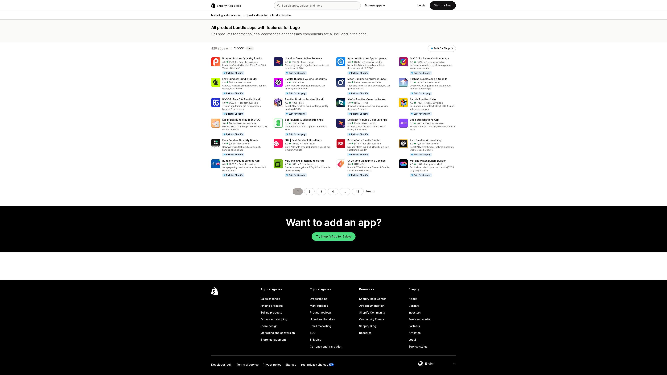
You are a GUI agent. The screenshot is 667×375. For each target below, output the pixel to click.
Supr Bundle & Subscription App (304, 119)
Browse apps (373, 5)
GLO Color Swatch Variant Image (429, 58)
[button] (239, 66)
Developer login (221, 364)
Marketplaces (319, 305)
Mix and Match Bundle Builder (428, 160)
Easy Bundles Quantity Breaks (240, 140)
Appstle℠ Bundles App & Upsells (367, 58)
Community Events (371, 319)
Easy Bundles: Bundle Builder (239, 78)
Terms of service (247, 364)
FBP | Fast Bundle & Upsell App (303, 140)
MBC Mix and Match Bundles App (304, 160)
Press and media (419, 319)
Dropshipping (318, 299)
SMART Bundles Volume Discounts (306, 78)
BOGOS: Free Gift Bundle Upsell (241, 99)
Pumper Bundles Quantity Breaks (242, 58)
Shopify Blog (367, 326)
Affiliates (415, 333)
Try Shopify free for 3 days (333, 236)
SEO (313, 333)
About (413, 299)
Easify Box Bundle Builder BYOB (241, 119)
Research (365, 333)
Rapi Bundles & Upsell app (426, 140)
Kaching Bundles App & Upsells (428, 78)
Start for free (442, 5)
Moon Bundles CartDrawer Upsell (367, 78)
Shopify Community (372, 312)
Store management (273, 339)
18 (357, 191)
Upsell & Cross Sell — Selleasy (303, 58)
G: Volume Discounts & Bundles (366, 160)
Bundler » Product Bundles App (241, 160)
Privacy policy (272, 364)
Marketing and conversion (278, 333)
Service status (418, 346)
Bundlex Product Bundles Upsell (304, 99)
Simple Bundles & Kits (423, 99)
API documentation (371, 305)
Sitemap (290, 364)
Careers (414, 305)
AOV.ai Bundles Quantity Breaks (366, 99)
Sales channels (270, 299)
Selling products (271, 312)
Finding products (272, 305)
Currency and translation (326, 346)
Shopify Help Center (372, 299)
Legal (412, 339)
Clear (249, 48)
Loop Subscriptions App (424, 119)
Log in (422, 5)
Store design (269, 326)
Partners (414, 326)
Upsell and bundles (322, 319)
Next (369, 191)
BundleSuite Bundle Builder (363, 140)
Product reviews (320, 312)
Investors (415, 312)
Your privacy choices (314, 364)
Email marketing (320, 326)
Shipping (315, 339)
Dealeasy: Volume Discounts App (367, 119)
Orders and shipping (274, 319)
